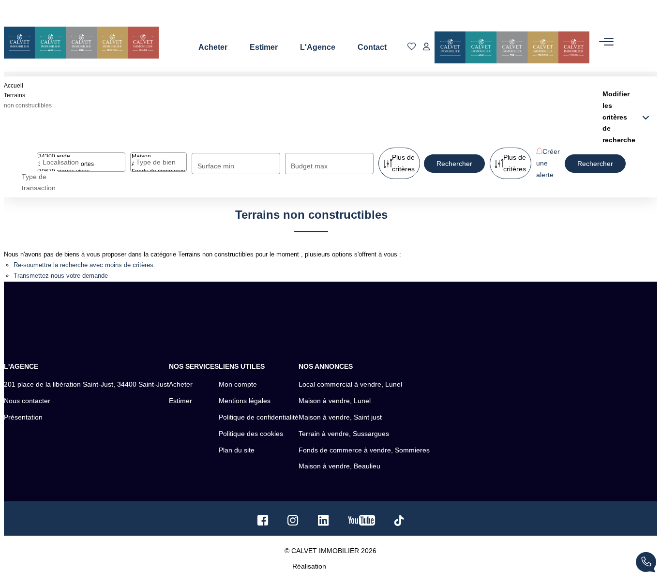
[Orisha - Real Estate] (348, 566)
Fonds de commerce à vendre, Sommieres (364, 450)
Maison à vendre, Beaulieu (339, 466)
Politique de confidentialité (259, 417)
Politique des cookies (251, 433)
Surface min (215, 166)
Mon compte (238, 384)
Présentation (23, 417)
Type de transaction (39, 182)
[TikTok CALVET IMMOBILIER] (399, 522)
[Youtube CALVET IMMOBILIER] (361, 522)
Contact (372, 47)
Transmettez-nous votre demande (61, 275)
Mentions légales (244, 401)
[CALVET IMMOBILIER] (81, 42)
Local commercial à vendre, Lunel (350, 384)
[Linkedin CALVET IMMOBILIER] (323, 522)
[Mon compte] (426, 47)
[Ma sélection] (411, 47)
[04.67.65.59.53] (646, 564)
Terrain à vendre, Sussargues (344, 433)
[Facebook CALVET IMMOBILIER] (263, 522)
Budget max (309, 166)
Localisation (61, 162)
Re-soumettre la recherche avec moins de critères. (84, 265)
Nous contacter (27, 401)
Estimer (264, 47)
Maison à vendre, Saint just (340, 417)
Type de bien (156, 162)
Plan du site (237, 450)
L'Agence (317, 47)
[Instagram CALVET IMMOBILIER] (293, 522)
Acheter (212, 47)
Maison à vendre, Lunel (335, 401)
